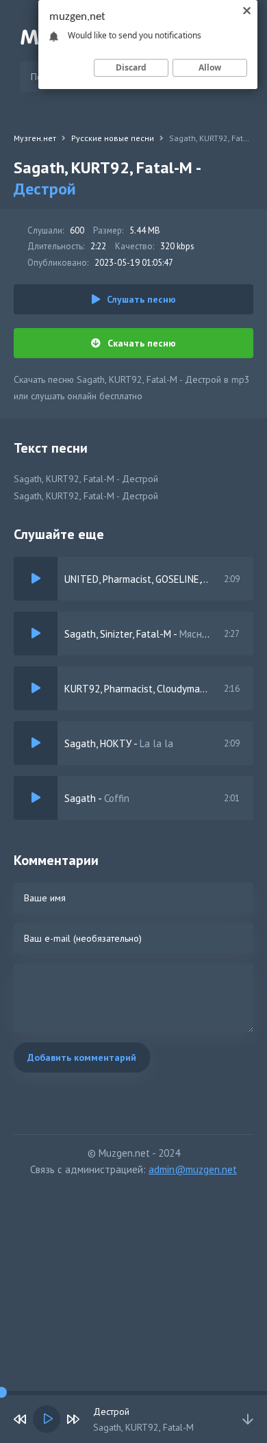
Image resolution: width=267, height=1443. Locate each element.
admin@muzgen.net (193, 1169)
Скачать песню (141, 343)
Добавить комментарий (81, 1057)
